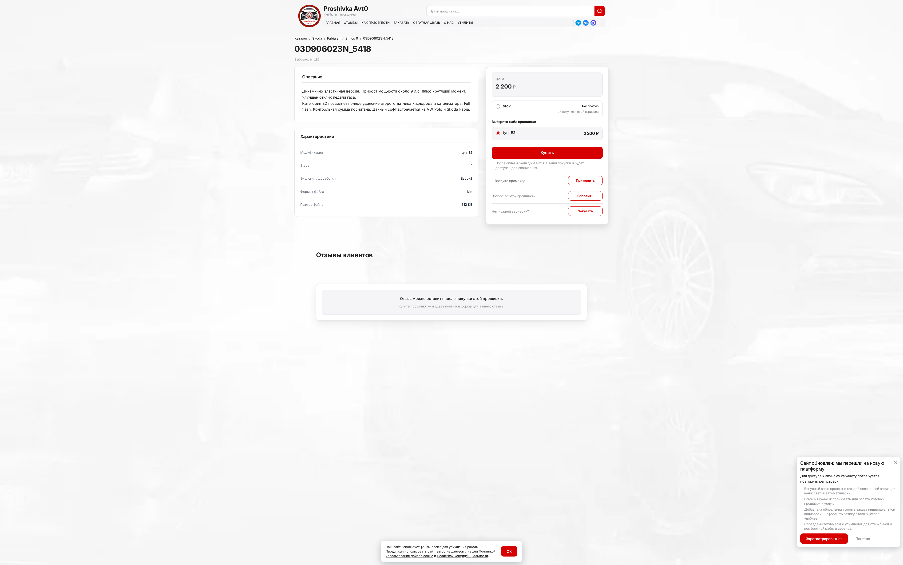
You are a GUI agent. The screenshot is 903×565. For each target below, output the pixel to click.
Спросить (585, 196)
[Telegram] (578, 23)
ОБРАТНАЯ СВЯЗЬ (426, 22)
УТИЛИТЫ (465, 22)
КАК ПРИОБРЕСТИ (375, 22)
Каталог (300, 38)
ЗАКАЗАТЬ (401, 22)
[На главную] (309, 16)
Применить (585, 180)
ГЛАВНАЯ (333, 22)
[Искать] (599, 11)
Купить (547, 152)
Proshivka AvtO (346, 8)
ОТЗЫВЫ (351, 22)
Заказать (585, 211)
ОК (509, 551)
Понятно (862, 539)
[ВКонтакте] (586, 23)
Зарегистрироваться (824, 539)
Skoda (317, 38)
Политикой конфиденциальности (462, 556)
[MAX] (593, 23)
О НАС (449, 22)
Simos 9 (351, 38)
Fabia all (334, 38)
